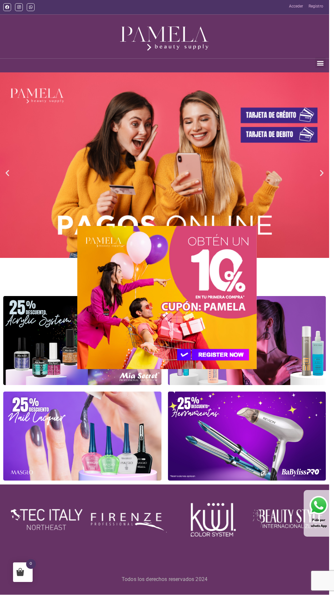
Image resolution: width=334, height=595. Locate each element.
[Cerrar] (85, 373)
